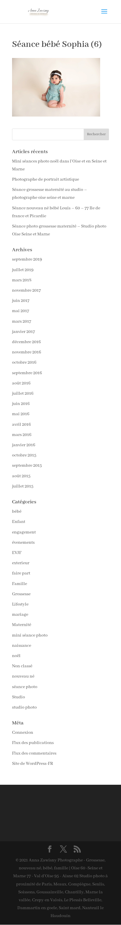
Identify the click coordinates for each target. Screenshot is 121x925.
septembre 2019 (27, 259)
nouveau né (23, 676)
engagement (24, 532)
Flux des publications (33, 743)
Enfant (18, 521)
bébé (16, 511)
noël (16, 656)
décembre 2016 (26, 342)
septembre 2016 (27, 373)
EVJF (16, 552)
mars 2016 (21, 434)
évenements (23, 542)
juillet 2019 (22, 270)
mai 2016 (20, 414)
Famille (19, 584)
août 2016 (21, 383)
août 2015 (21, 476)
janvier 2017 (23, 331)
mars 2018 (21, 280)
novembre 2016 (26, 352)
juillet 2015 (22, 486)
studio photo (24, 707)
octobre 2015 (24, 455)
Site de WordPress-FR (32, 763)
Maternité (21, 625)
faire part (21, 573)
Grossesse (21, 594)
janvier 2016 (23, 445)
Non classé (22, 666)
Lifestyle (20, 604)
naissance (21, 645)
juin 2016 (21, 403)
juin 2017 (20, 300)
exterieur (20, 563)
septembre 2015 (27, 465)
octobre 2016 (24, 362)
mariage (20, 614)
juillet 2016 (22, 393)
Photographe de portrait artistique (45, 179)
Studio (18, 697)
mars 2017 (21, 321)
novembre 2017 (26, 290)
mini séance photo (30, 635)
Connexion (22, 732)
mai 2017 (20, 311)
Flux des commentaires (34, 753)
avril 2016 (21, 424)
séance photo (24, 687)
